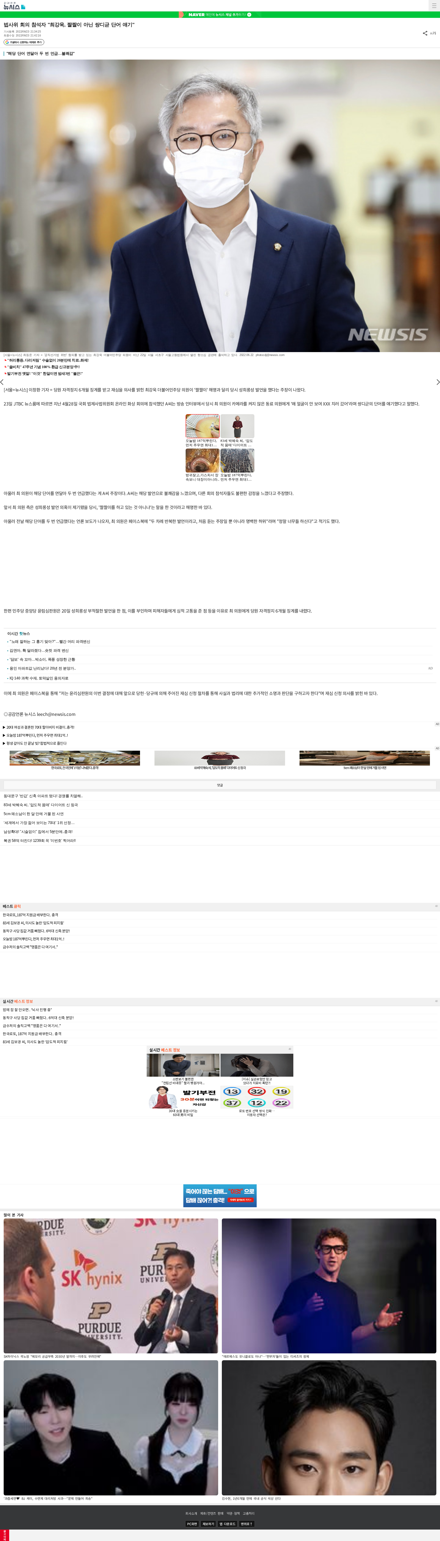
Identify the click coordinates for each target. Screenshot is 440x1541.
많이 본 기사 (14, 1215)
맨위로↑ (247, 1524)
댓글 (220, 785)
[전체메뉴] (434, 5)
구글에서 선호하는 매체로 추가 (25, 42)
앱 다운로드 (227, 1524)
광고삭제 (4, 1535)
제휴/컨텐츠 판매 (211, 1513)
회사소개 (191, 1513)
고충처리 (249, 1513)
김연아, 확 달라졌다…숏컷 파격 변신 (39, 650)
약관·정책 (233, 1513)
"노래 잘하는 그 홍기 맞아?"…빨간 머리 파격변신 (50, 641)
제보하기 (208, 1524)
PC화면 (192, 1524)
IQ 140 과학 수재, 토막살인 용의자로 (39, 678)
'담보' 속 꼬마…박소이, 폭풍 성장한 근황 (42, 659)
